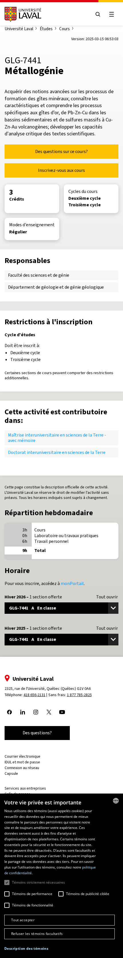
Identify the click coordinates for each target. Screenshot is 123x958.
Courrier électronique (22, 756)
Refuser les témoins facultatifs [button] (37, 933)
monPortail (72, 583)
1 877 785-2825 (79, 695)
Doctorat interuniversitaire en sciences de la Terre (57, 452)
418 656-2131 (34, 695)
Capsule (11, 773)
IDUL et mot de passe (22, 762)
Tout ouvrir (107, 597)
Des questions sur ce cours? (61, 151)
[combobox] (116, 801)
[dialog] (61, 876)
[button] (26, 949)
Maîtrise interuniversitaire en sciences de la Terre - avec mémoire (57, 437)
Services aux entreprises (25, 788)
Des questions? (37, 733)
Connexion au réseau (22, 768)
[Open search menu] (98, 14)
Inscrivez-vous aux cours (61, 170)
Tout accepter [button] (23, 920)
